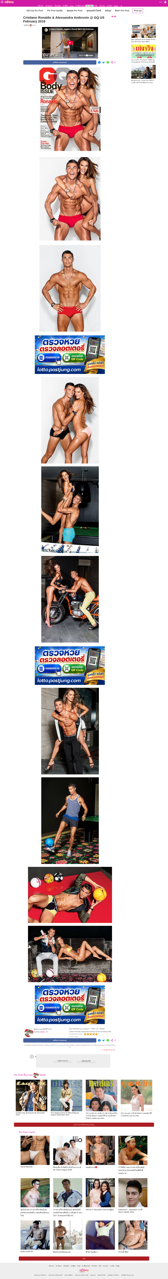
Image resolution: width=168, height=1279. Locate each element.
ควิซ (95, 6)
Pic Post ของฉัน (55, 10)
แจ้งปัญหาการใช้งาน (113, 1275)
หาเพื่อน (65, 6)
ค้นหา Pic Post (122, 10)
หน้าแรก (41, 6)
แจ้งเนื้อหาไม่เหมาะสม (108, 1050)
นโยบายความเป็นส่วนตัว (55, 1275)
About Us (93, 1275)
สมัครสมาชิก (86, 1061)
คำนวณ (102, 6)
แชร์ (114, 62)
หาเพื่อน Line (80, 6)
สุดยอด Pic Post (74, 10)
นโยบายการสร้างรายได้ (81, 1275)
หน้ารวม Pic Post (35, 10)
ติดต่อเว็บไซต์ (101, 1275)
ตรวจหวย (49, 6)
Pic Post (89, 6)
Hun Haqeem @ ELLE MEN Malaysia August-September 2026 (65, 1114)
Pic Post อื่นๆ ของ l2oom (30, 1075)
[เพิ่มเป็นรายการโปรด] (115, 16)
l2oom (34, 25)
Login (62, 1061)
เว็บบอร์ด (57, 6)
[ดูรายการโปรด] (112, 16)
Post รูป (138, 10)
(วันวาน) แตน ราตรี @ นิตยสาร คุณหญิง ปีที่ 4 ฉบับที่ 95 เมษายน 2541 (136, 1114)
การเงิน (109, 6)
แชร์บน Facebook (60, 62)
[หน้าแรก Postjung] (9, 2)
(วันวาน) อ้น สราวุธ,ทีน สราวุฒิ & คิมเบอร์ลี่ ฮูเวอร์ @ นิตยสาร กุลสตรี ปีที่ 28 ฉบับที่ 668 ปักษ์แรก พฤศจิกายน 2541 (101, 1115)
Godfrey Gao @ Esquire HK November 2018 (30, 1114)
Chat (71, 6)
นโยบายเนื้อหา (68, 1275)
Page (116, 6)
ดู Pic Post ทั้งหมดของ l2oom (84, 1125)
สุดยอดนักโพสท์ (94, 10)
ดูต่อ (84, 1258)
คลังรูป (108, 10)
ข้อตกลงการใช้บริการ (40, 1275)
